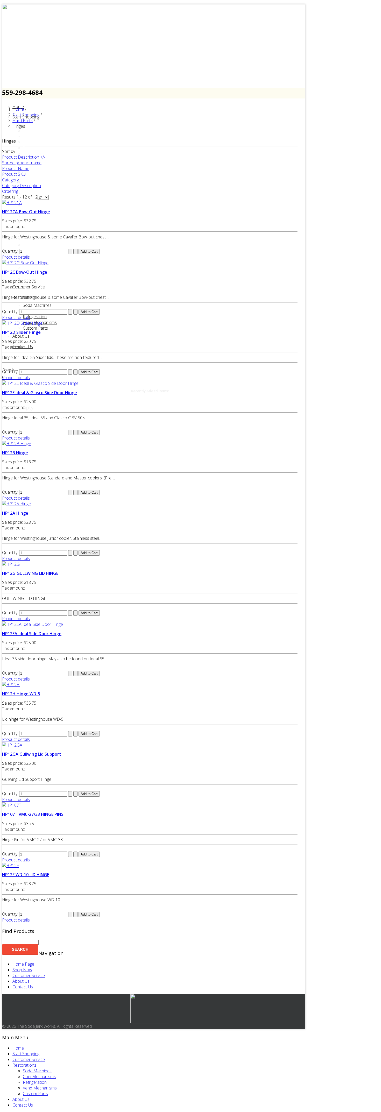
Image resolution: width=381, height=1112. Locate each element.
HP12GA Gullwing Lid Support (31, 754)
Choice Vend (34, 142)
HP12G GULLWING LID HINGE (30, 573)
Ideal (27, 193)
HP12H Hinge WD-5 (21, 694)
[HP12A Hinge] (16, 504)
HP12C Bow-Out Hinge (24, 272)
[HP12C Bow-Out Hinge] (25, 263)
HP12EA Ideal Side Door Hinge (31, 633)
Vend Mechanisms (40, 1088)
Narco (29, 216)
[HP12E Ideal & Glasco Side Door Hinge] (40, 383)
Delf (26, 153)
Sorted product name (21, 163)
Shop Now (22, 970)
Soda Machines (37, 1071)
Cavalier (30, 136)
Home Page (23, 964)
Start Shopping (25, 1054)
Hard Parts (33, 182)
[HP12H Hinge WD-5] (11, 685)
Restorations (24, 297)
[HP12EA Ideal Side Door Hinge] (32, 624)
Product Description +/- (23, 157)
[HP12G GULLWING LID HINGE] (11, 564)
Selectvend (33, 239)
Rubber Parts (35, 233)
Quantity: (10, 251)
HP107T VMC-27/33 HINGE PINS (33, 814)
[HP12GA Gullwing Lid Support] (12, 745)
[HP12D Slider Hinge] (22, 323)
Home (18, 1048)
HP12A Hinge (15, 513)
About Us (21, 336)
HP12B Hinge (15, 453)
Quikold (30, 227)
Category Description (21, 185)
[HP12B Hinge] (16, 444)
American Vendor (39, 125)
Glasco (29, 176)
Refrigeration (35, 317)
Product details (16, 257)
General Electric (37, 170)
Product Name (15, 168)
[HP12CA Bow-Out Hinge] (12, 203)
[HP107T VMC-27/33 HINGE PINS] (11, 805)
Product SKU (14, 174)
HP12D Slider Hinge (21, 332)
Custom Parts (35, 328)
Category (10, 180)
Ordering (10, 191)
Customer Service (28, 287)
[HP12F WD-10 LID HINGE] (10, 865)
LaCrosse (32, 205)
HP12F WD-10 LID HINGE (25, 874)
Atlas (27, 130)
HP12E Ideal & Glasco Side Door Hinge (39, 392)
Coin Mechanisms (39, 1076)
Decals (29, 148)
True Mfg (31, 256)
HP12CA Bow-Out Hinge (26, 212)
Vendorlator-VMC (39, 267)
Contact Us (22, 987)
